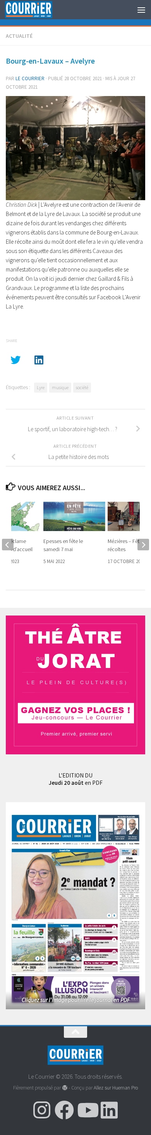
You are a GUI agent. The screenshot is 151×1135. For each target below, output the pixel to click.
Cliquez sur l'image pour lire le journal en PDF (76, 999)
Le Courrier (30, 78)
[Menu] (141, 9)
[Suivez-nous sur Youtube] (86, 1110)
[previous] (8, 544)
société (82, 387)
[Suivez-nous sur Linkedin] (109, 1110)
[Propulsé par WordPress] (64, 1087)
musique (60, 387)
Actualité (19, 35)
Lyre (41, 387)
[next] (143, 544)
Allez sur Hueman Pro (116, 1087)
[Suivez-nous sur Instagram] (41, 1110)
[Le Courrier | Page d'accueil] (36, 10)
